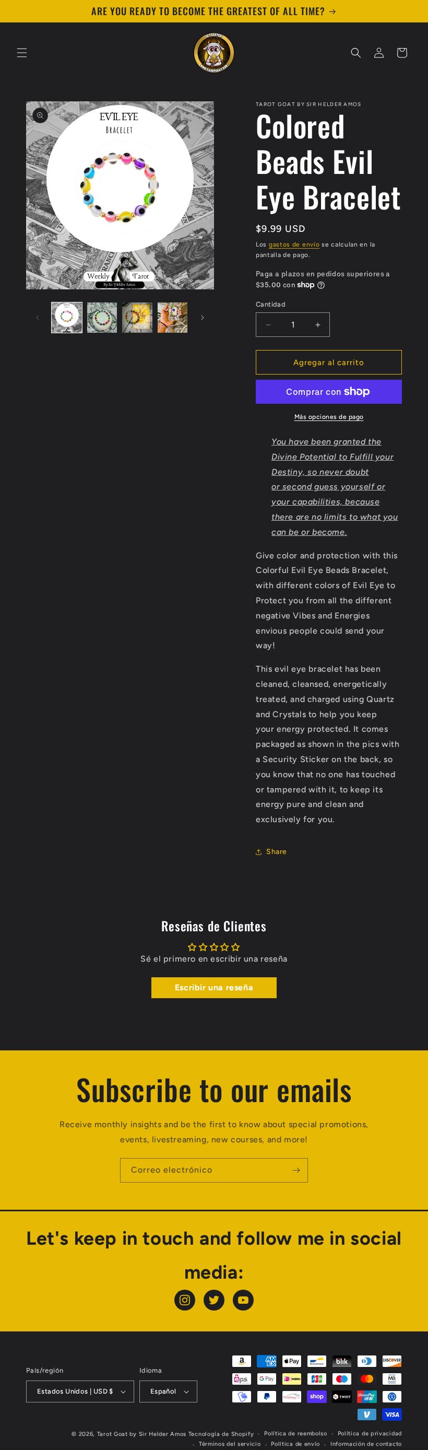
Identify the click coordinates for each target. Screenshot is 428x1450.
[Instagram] (184, 1300)
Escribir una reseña (214, 987)
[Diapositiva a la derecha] (202, 317)
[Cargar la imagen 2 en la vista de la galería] (102, 317)
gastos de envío (294, 244)
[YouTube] (243, 1300)
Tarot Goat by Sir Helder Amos (141, 1434)
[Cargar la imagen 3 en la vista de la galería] (137, 317)
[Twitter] (214, 1300)
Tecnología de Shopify (221, 1434)
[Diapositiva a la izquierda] (37, 317)
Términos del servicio (230, 1444)
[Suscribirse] (295, 1170)
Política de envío (295, 1444)
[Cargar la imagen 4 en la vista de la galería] (173, 317)
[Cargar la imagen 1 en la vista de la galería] (67, 317)
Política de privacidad (370, 1433)
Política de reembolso (295, 1433)
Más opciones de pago (329, 416)
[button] (21, 52)
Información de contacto (366, 1444)
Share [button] (276, 851)
